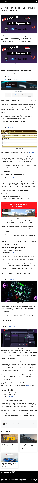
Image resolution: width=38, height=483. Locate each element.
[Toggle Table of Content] (19, 66)
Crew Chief (10, 127)
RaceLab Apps (11, 200)
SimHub (9, 76)
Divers (6, 4)
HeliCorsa (12, 252)
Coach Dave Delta (11, 326)
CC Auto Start (11, 177)
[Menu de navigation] (36, 2)
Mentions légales (4, 474)
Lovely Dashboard (11, 279)
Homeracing (2, 4)
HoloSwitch (10, 396)
